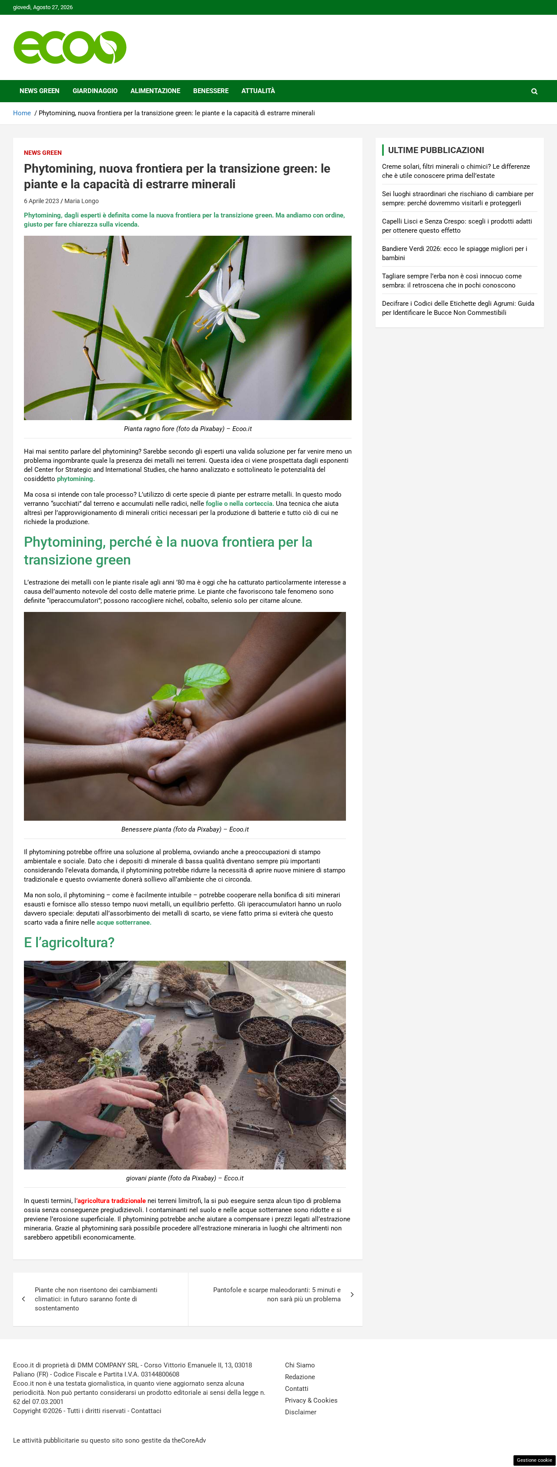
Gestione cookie (534, 1460)
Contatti (297, 1389)
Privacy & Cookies (311, 1400)
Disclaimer (300, 1412)
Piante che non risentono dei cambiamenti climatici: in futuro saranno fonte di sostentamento (96, 1299)
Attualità (258, 91)
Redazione (300, 1377)
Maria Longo (81, 200)
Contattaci (146, 1411)
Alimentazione (155, 91)
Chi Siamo (300, 1365)
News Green (40, 91)
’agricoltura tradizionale (111, 1201)
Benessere (210, 91)
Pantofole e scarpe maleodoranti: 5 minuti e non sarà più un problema (277, 1294)
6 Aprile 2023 (41, 200)
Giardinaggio (95, 91)
